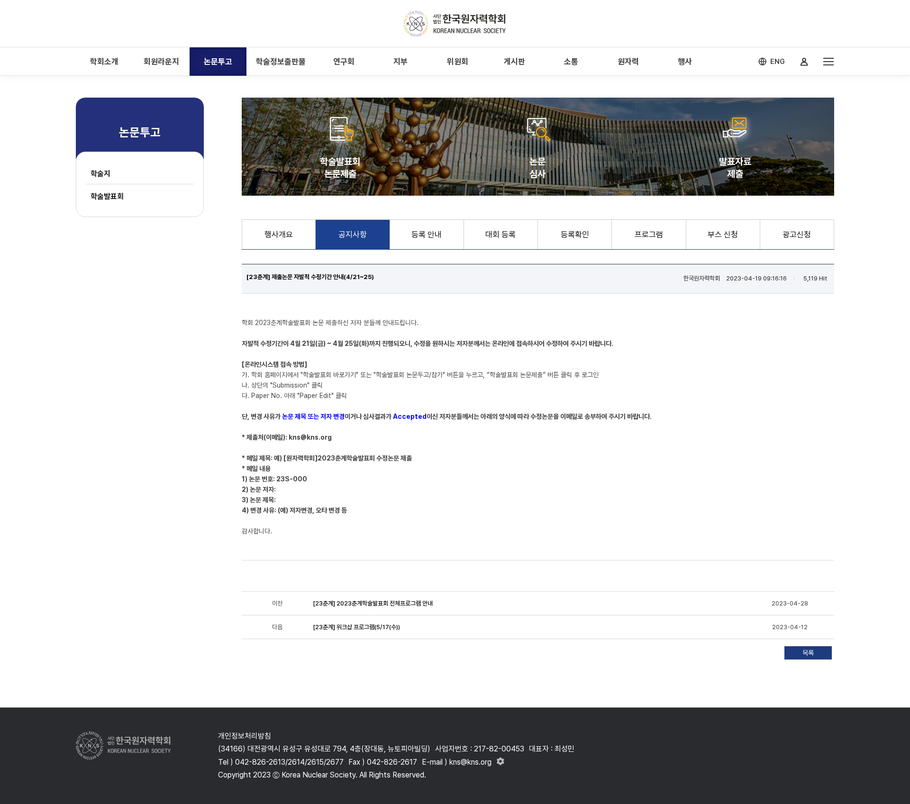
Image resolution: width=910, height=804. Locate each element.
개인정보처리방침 (244, 736)
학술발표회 (107, 196)
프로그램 (649, 234)
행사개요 (278, 234)
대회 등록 (500, 234)
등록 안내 (426, 234)
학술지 (100, 173)
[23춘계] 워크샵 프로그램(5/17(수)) (356, 627)
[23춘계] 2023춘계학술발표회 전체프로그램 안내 (373, 603)
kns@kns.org (310, 437)
